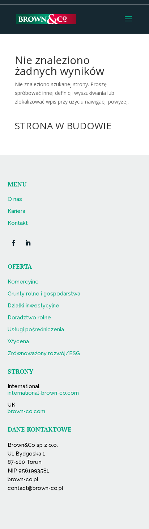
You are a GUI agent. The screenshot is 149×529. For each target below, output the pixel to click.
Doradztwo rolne (29, 317)
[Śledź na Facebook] (13, 243)
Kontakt (18, 223)
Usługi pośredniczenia (36, 329)
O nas (15, 199)
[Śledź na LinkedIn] (28, 243)
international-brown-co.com (43, 393)
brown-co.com (26, 411)
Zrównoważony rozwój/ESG (44, 353)
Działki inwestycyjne (33, 305)
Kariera (16, 211)
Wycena (18, 341)
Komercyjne (23, 281)
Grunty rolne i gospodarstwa (44, 293)
